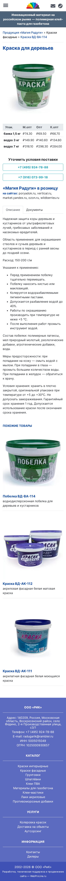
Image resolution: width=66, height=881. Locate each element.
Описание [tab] (13, 210)
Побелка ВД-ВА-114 (19, 496)
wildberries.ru (50, 198)
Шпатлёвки (33, 779)
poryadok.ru (27, 193)
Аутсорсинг (33, 831)
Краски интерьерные (33, 766)
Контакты (33, 852)
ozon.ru (33, 198)
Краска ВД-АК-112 (17, 584)
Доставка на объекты (33, 827)
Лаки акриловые (33, 797)
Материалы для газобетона (33, 788)
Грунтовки (33, 775)
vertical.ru (44, 193)
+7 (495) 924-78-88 (33, 167)
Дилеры (33, 856)
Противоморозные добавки (33, 801)
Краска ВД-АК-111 (17, 671)
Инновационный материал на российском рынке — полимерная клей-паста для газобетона (33, 19)
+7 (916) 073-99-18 (33, 177)
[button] (7, 85)
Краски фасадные (33, 770)
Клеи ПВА (33, 783)
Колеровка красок (33, 822)
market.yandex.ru (15, 198)
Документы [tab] (34, 210)
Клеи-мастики (33, 792)
